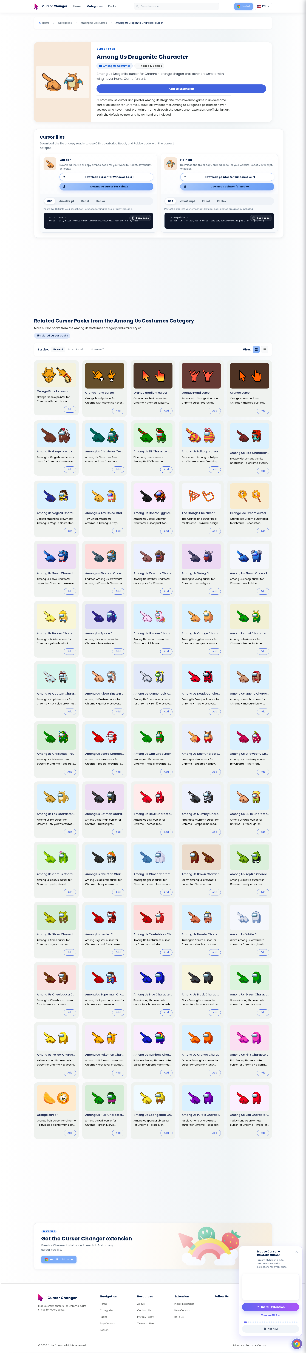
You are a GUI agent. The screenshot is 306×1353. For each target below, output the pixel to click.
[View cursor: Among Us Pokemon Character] (104, 1050)
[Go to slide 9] (264, 1322)
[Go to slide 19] (287, 1322)
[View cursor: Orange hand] (104, 388)
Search (104, 1330)
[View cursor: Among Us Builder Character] (56, 629)
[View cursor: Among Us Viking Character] (201, 569)
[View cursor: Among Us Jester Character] (104, 930)
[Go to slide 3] (250, 1322)
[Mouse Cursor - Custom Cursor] (270, 1287)
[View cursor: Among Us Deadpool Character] (201, 689)
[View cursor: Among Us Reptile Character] (249, 870)
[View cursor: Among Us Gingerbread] (56, 447)
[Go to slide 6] (257, 1322)
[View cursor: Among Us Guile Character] (249, 809)
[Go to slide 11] (269, 1322)
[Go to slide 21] (292, 1322)
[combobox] (177, 6)
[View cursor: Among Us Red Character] (249, 1110)
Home (77, 6)
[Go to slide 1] (244, 1322)
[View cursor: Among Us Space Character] (104, 629)
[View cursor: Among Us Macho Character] (249, 689)
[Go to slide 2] (247, 1322)
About (141, 1304)
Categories (95, 6)
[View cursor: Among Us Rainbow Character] (153, 1050)
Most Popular (77, 349)
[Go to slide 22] (294, 1322)
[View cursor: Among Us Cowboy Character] (153, 569)
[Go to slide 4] (253, 1322)
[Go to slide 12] (271, 1322)
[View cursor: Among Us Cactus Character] (56, 870)
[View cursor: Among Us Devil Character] (153, 809)
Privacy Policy (145, 1317)
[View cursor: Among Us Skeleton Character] (104, 870)
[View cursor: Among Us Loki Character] (249, 629)
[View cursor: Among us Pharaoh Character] (104, 569)
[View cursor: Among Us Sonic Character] (56, 569)
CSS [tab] (49, 201)
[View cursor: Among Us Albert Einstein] (104, 689)
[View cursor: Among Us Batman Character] (104, 809)
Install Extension (184, 1304)
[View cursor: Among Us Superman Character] (104, 990)
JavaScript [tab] (66, 201)
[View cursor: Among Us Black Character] (201, 990)
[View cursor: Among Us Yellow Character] (56, 1050)
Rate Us (179, 1317)
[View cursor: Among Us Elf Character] (153, 447)
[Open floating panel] (296, 1343)
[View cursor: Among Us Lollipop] (201, 447)
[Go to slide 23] (297, 1322)
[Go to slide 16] (280, 1322)
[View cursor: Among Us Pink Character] (249, 1050)
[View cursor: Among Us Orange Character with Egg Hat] (201, 629)
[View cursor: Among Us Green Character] (249, 990)
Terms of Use (145, 1323)
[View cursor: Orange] (249, 388)
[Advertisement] (153, 275)
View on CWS (269, 1315)
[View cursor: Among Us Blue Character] (153, 990)
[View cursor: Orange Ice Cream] (249, 509)
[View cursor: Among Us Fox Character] (56, 809)
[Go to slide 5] (255, 1322)
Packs (112, 6)
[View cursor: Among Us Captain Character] (56, 689)
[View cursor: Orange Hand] (201, 388)
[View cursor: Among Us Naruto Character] (201, 930)
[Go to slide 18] (285, 1322)
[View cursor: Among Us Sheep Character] (249, 569)
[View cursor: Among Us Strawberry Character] (249, 749)
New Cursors (182, 1310)
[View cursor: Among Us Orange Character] (201, 1050)
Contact (262, 1345)
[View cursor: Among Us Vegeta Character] (56, 509)
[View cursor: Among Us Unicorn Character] (153, 629)
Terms (250, 1345)
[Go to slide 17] (283, 1322)
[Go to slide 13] (273, 1322)
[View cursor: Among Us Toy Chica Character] (104, 509)
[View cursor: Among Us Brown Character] (201, 870)
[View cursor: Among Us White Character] (249, 930)
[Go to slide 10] (267, 1322)
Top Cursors (107, 1323)
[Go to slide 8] (262, 1322)
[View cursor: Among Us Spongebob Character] (153, 1110)
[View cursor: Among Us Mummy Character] (201, 809)
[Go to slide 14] (276, 1322)
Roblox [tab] (100, 201)
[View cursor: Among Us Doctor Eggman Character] (153, 509)
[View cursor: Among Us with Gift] (153, 749)
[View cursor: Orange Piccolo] (56, 387)
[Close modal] (193, 654)
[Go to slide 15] (278, 1322)
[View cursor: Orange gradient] (153, 388)
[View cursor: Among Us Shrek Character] (56, 930)
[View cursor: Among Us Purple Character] (201, 1110)
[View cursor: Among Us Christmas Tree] (104, 447)
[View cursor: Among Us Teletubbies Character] (153, 930)
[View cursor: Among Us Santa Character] (104, 749)
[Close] (296, 1252)
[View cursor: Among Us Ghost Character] (153, 870)
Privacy (237, 1345)
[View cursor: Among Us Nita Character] (249, 448)
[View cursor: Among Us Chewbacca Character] (56, 990)
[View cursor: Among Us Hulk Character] (104, 1110)
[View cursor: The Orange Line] (201, 509)
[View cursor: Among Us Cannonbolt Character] (153, 689)
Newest (58, 349)
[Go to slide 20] (290, 1322)
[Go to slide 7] (260, 1322)
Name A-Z (97, 349)
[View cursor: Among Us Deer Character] (201, 749)
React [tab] (85, 201)
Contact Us (144, 1310)
